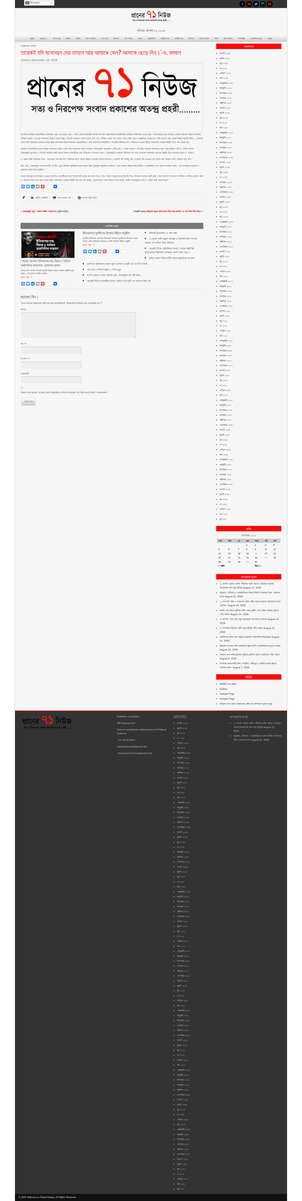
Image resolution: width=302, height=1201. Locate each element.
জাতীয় (68, 38)
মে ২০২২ (223, 266)
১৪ (239, 553)
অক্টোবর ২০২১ (225, 301)
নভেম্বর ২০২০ (226, 355)
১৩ (229, 553)
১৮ (275, 553)
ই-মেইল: (24, 358)
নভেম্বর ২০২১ (225, 296)
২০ (229, 557)
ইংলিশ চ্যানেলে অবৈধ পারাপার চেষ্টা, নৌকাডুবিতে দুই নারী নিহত (113, 275)
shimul (25, 60)
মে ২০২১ (223, 325)
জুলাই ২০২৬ (225, 58)
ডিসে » (258, 565)
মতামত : (24, 309)
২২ (247, 557)
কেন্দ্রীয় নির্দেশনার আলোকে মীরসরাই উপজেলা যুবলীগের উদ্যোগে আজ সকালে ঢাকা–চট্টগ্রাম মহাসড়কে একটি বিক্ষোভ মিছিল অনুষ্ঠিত (110, 239)
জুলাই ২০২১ (224, 315)
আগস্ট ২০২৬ (225, 53)
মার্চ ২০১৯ (224, 454)
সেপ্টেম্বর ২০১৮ (226, 484)
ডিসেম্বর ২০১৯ (226, 410)
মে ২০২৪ (223, 177)
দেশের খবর (56, 38)
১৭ (266, 553)
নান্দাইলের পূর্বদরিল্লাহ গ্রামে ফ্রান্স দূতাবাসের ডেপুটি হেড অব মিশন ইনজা (117, 263)
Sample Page (227, 693)
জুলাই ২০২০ (225, 375)
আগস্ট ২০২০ (225, 370)
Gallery (224, 688)
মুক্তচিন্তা (151, 38)
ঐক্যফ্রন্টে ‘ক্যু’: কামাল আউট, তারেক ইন (39, 211)
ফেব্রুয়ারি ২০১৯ (226, 459)
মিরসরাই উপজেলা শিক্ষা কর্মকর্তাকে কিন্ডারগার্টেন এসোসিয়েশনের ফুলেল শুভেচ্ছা (250, 645)
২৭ (229, 561)
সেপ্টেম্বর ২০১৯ (226, 424)
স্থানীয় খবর (165, 38)
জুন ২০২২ (224, 261)
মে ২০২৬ (223, 68)
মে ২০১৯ (223, 444)
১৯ (219, 557)
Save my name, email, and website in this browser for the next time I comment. (64, 392)
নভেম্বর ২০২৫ (226, 97)
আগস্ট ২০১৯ (225, 429)
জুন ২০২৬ (224, 63)
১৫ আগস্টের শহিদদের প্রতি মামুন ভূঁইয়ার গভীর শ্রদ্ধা (241, 628)
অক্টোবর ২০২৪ (225, 152)
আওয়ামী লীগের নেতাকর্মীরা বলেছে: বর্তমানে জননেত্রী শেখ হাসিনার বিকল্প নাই (119, 280)
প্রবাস (140, 38)
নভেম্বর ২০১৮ (225, 474)
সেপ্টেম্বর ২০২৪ (226, 157)
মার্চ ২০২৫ (224, 127)
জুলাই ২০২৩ (225, 201)
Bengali (34, 2)
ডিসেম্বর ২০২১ (226, 291)
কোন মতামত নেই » (65, 197)
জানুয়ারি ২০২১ (225, 345)
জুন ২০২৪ (224, 172)
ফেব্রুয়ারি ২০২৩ (226, 221)
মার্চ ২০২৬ (224, 78)
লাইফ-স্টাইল (204, 38)
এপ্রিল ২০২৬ (225, 73)
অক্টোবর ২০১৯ (225, 419)
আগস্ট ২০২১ (225, 311)
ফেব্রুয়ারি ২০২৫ (226, 132)
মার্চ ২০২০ (224, 395)
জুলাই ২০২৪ (225, 167)
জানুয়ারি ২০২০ (225, 405)
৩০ (256, 561)
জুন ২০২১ (224, 320)
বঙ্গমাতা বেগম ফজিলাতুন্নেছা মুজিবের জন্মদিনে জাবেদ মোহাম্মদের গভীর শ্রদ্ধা (250, 654)
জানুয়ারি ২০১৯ (225, 464)
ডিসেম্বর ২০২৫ (226, 93)
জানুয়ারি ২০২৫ (225, 137)
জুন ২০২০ (224, 380)
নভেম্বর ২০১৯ (225, 415)
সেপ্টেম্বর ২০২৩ (226, 192)
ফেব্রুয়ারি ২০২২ (226, 281)
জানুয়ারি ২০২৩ (225, 226)
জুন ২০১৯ (224, 439)
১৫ (247, 553)
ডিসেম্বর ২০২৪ (226, 142)
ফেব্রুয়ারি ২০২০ (226, 400)
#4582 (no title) (228, 683)
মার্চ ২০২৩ (224, 216)
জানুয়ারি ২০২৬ (225, 88)
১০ (266, 549)
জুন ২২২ (223, 519)
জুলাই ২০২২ (225, 256)
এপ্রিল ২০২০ (225, 390)
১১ (275, 549)
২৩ (256, 557)
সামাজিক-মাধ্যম (256, 38)
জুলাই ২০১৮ (224, 494)
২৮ (239, 561)
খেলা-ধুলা (104, 38)
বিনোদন (116, 38)
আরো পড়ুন (25, 277)
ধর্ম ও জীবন (128, 38)
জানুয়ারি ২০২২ (225, 286)
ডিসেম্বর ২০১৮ (226, 469)
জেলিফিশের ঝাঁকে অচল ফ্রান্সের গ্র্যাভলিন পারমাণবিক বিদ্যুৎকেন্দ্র (245, 636)
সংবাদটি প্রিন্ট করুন (89, 197)
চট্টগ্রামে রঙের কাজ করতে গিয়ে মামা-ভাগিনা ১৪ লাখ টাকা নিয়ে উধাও (173, 211)
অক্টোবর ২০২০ (225, 360)
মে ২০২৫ (223, 122)
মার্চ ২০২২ (224, 276)
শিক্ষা (216, 38)
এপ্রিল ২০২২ (225, 271)
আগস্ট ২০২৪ (225, 162)
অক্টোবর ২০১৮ (225, 479)
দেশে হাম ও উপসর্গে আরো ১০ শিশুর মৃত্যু (104, 269)
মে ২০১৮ (223, 504)
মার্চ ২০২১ (224, 335)
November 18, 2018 (44, 60)
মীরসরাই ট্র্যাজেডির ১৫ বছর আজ (163, 232)
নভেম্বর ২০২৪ (226, 147)
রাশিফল (191, 38)
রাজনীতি (45, 197)
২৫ (275, 557)
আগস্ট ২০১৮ (225, 489)
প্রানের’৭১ (43, 38)
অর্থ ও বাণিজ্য (91, 38)
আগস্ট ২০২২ (225, 251)
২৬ (219, 561)
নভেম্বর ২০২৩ (226, 182)
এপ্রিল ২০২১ (225, 330)
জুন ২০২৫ (224, 117)
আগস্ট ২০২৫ (225, 107)
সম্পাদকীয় (241, 38)
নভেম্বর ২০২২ (226, 236)
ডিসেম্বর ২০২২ (226, 231)
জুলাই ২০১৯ (224, 434)
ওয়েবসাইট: (25, 373)
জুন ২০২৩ (224, 207)
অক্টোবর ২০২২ (225, 241)
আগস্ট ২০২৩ (225, 197)
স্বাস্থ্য (270, 38)
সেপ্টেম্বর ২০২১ (226, 305)
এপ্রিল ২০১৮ (225, 509)
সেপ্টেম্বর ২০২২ (226, 246)
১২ (219, 553)
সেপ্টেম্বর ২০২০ (226, 365)
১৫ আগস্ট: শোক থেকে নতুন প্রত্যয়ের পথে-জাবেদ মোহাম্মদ (243, 619)
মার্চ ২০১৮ (224, 514)
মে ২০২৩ (223, 211)
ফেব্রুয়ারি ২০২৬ (226, 83)
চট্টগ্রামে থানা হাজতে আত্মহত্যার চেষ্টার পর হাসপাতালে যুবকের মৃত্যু (246, 703)
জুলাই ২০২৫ (225, 112)
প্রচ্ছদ (32, 38)
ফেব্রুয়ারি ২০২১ (226, 340)
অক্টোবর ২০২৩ (225, 187)
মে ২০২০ (223, 385)
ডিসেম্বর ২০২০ (226, 350)
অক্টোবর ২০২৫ (225, 102)
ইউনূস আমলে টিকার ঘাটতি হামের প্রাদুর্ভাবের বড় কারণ (172, 257)
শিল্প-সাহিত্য (228, 38)
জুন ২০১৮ (224, 499)
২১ (239, 557)
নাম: (22, 343)
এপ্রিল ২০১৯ (225, 449)
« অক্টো (221, 565)
